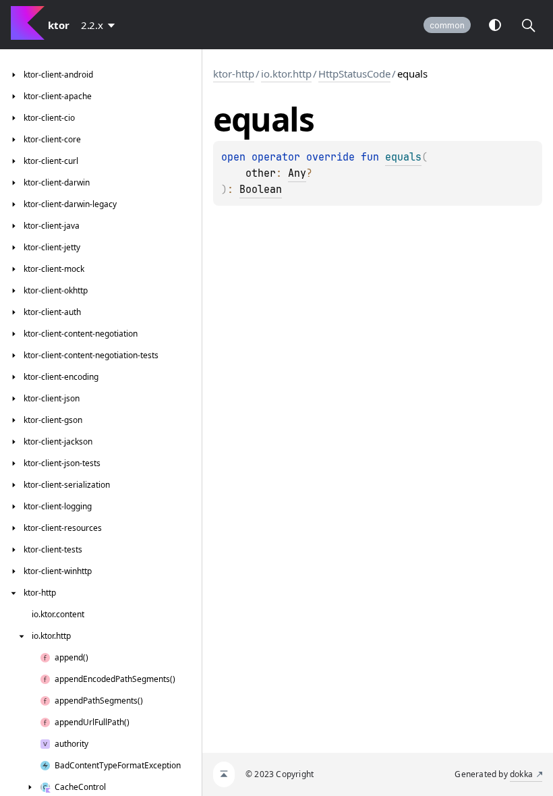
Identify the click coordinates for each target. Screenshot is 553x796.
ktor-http (233, 73)
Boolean (260, 189)
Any (297, 173)
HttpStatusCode (354, 73)
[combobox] (100, 24)
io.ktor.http (286, 73)
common (447, 25)
